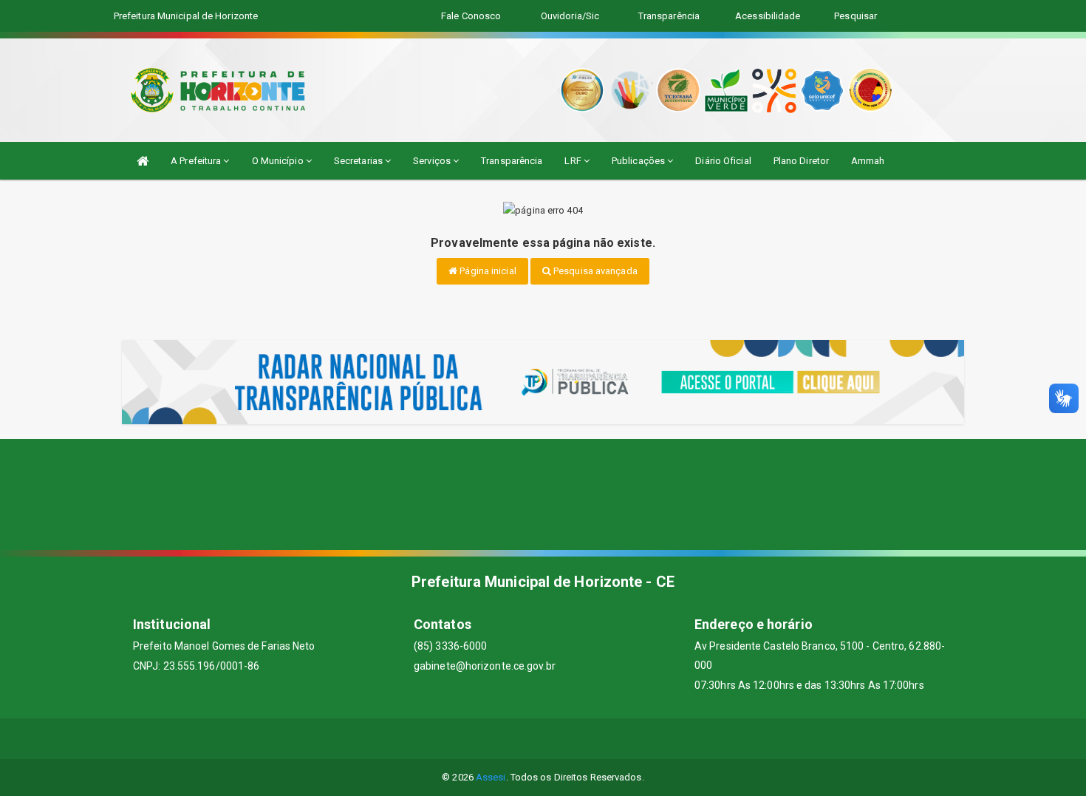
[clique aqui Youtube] (561, 739)
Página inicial (486, 270)
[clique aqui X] (526, 739)
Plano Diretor (801, 160)
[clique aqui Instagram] (596, 739)
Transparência (511, 160)
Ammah (868, 160)
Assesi (491, 777)
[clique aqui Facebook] (490, 739)
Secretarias (359, 160)
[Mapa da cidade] (543, 494)
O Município (279, 160)
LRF (573, 160)
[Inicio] (142, 161)
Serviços (433, 160)
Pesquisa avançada (594, 270)
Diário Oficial (723, 160)
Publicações (639, 160)
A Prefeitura (197, 160)
